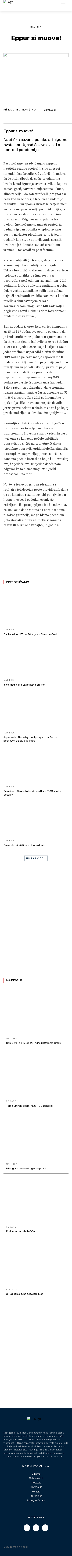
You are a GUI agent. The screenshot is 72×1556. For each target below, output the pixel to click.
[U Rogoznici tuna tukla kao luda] (36, 1263)
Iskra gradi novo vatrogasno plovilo (24, 684)
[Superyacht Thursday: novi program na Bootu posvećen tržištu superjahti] (36, 710)
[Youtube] (45, 1527)
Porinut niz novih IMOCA (20, 1231)
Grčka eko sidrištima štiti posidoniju (24, 845)
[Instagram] (36, 1527)
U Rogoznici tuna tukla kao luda (24, 1294)
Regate (11, 1101)
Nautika (36, 26)
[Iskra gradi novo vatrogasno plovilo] (36, 658)
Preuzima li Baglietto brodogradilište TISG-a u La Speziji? (32, 792)
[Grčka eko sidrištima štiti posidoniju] (36, 818)
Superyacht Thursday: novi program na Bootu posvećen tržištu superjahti (30, 739)
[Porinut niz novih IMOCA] (36, 1200)
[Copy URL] (20, 118)
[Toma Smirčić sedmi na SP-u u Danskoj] (36, 1075)
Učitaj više (34, 858)
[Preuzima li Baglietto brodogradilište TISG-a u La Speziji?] (36, 764)
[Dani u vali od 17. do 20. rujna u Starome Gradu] (36, 607)
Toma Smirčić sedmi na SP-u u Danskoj (29, 1105)
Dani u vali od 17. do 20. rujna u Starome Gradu (30, 634)
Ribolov (11, 1289)
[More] (28, 118)
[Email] (12, 118)
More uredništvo (23, 109)
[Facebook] (4, 118)
